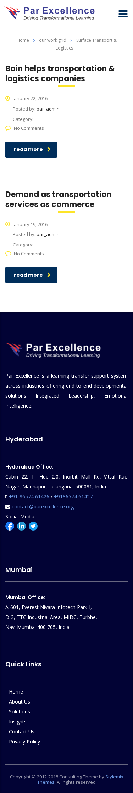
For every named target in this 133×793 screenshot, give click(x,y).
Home (23, 40)
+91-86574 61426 (29, 496)
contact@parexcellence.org (43, 506)
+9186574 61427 (73, 496)
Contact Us (21, 731)
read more (28, 149)
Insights (18, 721)
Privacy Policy (24, 741)
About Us (19, 701)
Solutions (19, 711)
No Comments (29, 128)
